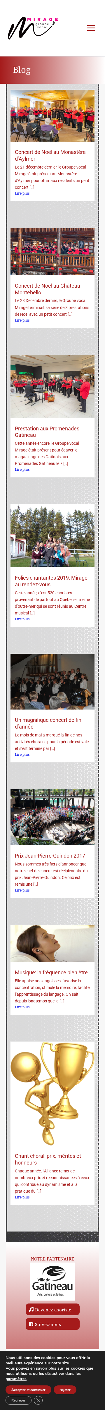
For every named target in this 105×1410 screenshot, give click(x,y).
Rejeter (65, 1389)
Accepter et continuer (28, 1389)
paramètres (16, 1379)
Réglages (18, 1400)
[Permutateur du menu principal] (91, 28)
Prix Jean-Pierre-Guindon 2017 (50, 856)
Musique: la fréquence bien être (51, 973)
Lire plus (22, 193)
